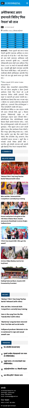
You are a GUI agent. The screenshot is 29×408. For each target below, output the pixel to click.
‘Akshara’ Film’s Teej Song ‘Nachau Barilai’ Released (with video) (13, 300)
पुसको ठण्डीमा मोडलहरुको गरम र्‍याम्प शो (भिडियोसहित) (15, 354)
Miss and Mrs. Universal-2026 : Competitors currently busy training (14, 307)
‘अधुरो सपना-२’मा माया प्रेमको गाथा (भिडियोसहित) (14, 362)
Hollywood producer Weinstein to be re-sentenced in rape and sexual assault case (14, 332)
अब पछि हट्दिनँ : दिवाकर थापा (13, 375)
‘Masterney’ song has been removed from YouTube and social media (14, 323)
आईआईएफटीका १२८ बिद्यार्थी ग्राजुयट (15, 369)
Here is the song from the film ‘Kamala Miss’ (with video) (12, 315)
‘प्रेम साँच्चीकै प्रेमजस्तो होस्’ (12, 347)
